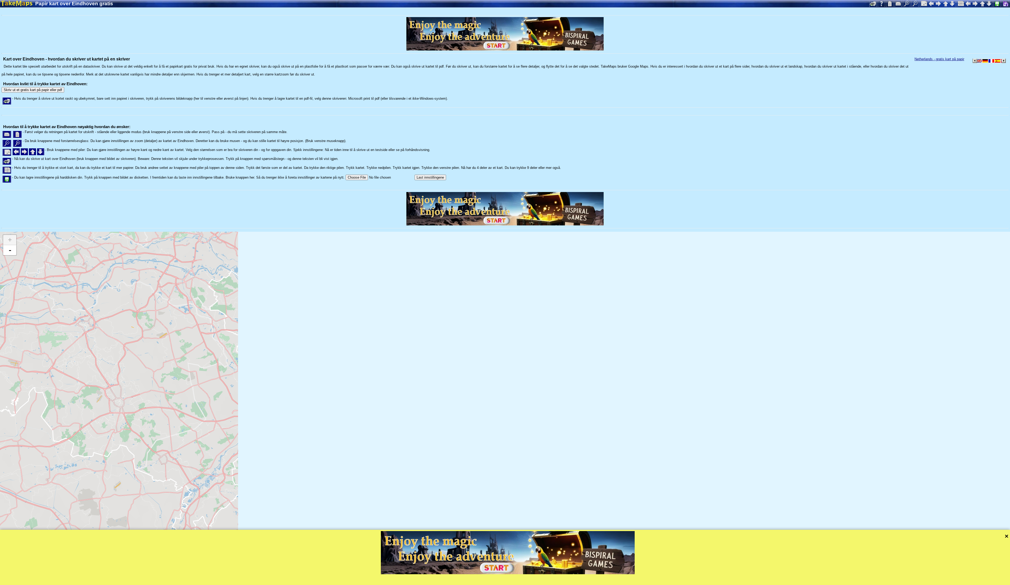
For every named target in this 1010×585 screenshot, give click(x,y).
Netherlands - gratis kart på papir (939, 59)
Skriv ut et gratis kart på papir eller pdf (33, 90)
